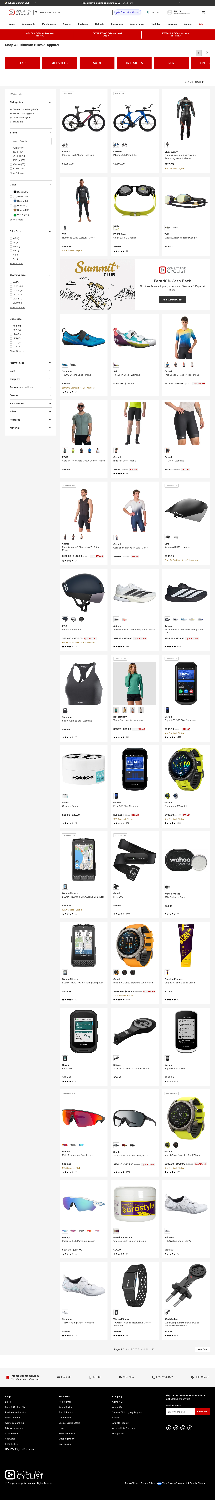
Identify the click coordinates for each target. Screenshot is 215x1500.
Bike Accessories (14, 1428)
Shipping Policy (66, 1438)
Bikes (8, 1401)
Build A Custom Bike (15, 1407)
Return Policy (65, 1407)
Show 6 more (16, 219)
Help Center (65, 1401)
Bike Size (15, 231)
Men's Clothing (12, 1417)
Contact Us (117, 1401)
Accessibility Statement (124, 1428)
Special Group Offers (69, 1422)
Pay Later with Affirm (15, 1412)
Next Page (202, 1349)
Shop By (15, 379)
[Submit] (36, 12)
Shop (8, 1396)
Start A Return (66, 1412)
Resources (64, 1396)
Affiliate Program (120, 1422)
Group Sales (118, 1433)
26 (153, 1349)
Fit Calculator (12, 1444)
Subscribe (202, 1411)
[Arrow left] (199, 53)
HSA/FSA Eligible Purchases (19, 1449)
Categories (16, 102)
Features (15, 420)
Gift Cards (10, 1438)
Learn (61, 1428)
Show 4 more (16, 263)
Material (15, 428)
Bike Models (17, 403)
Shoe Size (16, 319)
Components (11, 1433)
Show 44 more (17, 307)
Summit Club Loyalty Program (127, 1412)
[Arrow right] (207, 53)
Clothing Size (18, 275)
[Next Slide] (179, 3)
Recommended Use (21, 387)
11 (147, 1349)
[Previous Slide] (36, 3)
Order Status (65, 1417)
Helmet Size (17, 363)
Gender (14, 395)
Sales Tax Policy (67, 1433)
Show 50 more (17, 173)
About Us (117, 1407)
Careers (116, 1417)
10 (144, 1349)
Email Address (173, 1405)
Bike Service (65, 1444)
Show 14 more (17, 351)
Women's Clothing (14, 1422)
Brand (13, 132)
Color (13, 184)
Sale (12, 371)
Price (13, 411)
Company (117, 1396)
